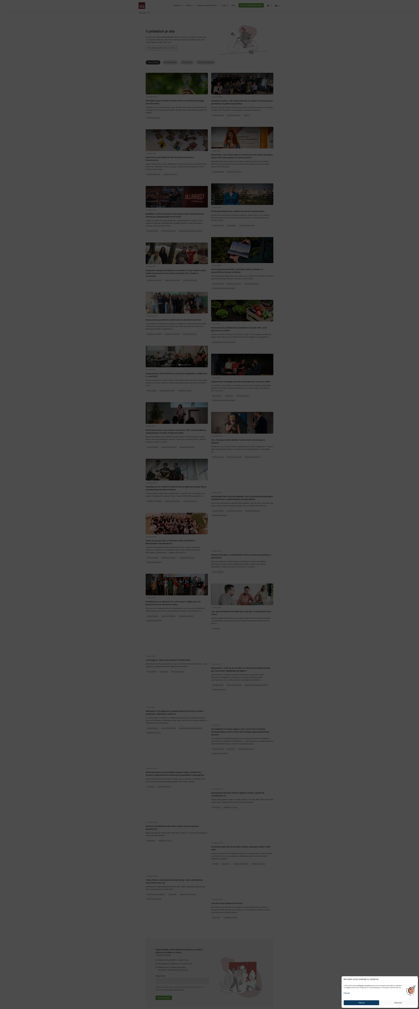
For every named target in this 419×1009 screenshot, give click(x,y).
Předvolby (347, 993)
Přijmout (361, 1003)
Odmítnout (398, 1003)
